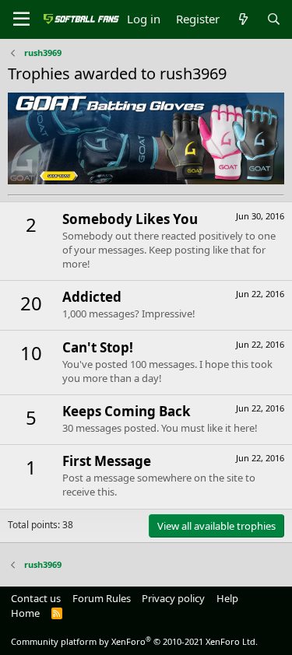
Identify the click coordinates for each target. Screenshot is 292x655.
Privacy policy (173, 598)
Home (25, 613)
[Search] (274, 19)
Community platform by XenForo (134, 641)
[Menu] (21, 19)
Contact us (36, 598)
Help (227, 598)
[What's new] (242, 19)
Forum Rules (101, 598)
